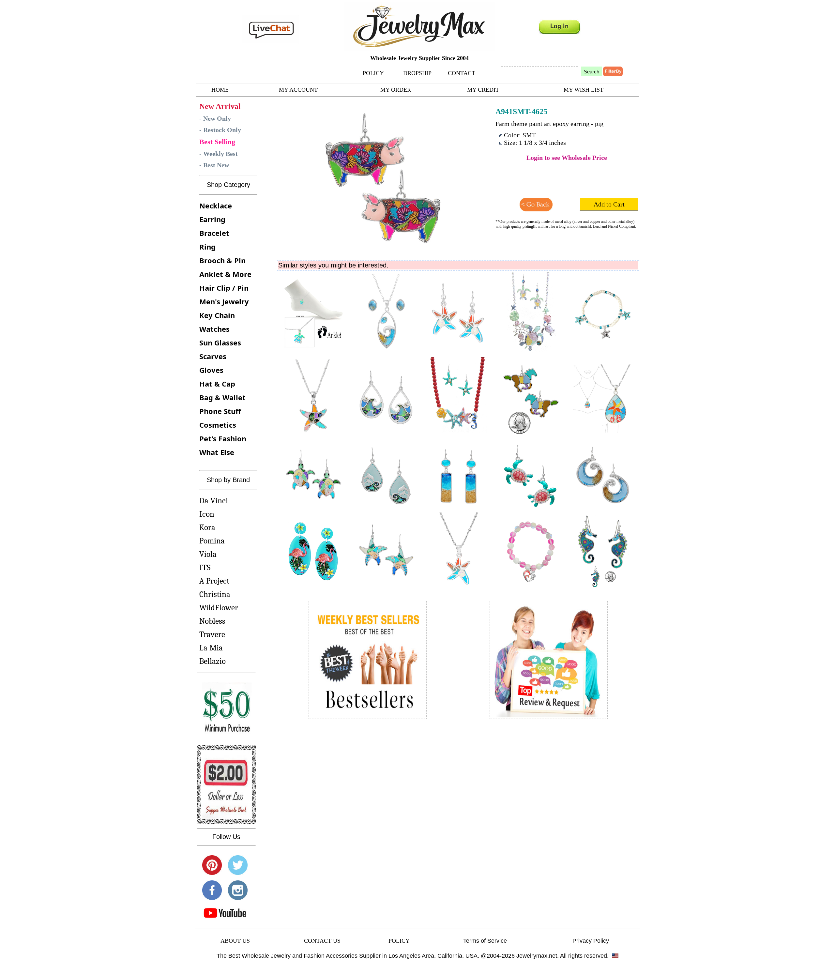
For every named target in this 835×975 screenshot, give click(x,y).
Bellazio (212, 661)
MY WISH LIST (583, 89)
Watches (214, 329)
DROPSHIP (417, 73)
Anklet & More (225, 274)
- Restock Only (220, 129)
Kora (207, 527)
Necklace (215, 205)
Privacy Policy (590, 940)
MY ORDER (395, 89)
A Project (214, 581)
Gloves (211, 370)
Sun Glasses (220, 342)
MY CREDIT (483, 89)
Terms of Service (485, 940)
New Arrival (220, 106)
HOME (220, 89)
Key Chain (217, 315)
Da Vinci (213, 500)
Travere (212, 634)
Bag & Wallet (222, 397)
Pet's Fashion (222, 438)
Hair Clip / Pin (224, 288)
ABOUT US (235, 940)
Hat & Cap (217, 383)
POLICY (373, 73)
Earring (212, 219)
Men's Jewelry (224, 301)
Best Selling (217, 142)
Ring (207, 246)
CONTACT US (322, 940)
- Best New (214, 165)
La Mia (211, 647)
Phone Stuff (220, 411)
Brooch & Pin (222, 260)
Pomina (212, 540)
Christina (214, 594)
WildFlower (218, 607)
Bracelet (214, 233)
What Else (216, 452)
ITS (204, 567)
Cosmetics (217, 425)
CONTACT (461, 73)
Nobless (212, 621)
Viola (208, 554)
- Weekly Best (218, 153)
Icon (206, 514)
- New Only (215, 118)
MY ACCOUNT (298, 89)
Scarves (212, 356)
